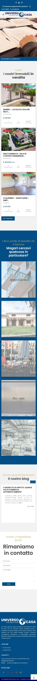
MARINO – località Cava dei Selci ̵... (16, 110)
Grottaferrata (7, 158)
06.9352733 (10, 661)
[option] (18, 504)
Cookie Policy (7, 650)
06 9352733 (15, 9)
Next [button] (34, 482)
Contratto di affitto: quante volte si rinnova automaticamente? (17, 489)
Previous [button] (31, 482)
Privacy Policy (7, 648)
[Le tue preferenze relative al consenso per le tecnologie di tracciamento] (34, 678)
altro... (20, 503)
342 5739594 (5, 9)
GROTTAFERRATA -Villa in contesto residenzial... (14, 154)
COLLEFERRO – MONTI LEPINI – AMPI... (16, 199)
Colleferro (6, 203)
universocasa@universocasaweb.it (16, 6)
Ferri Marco (30, 679)
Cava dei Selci (7, 114)
